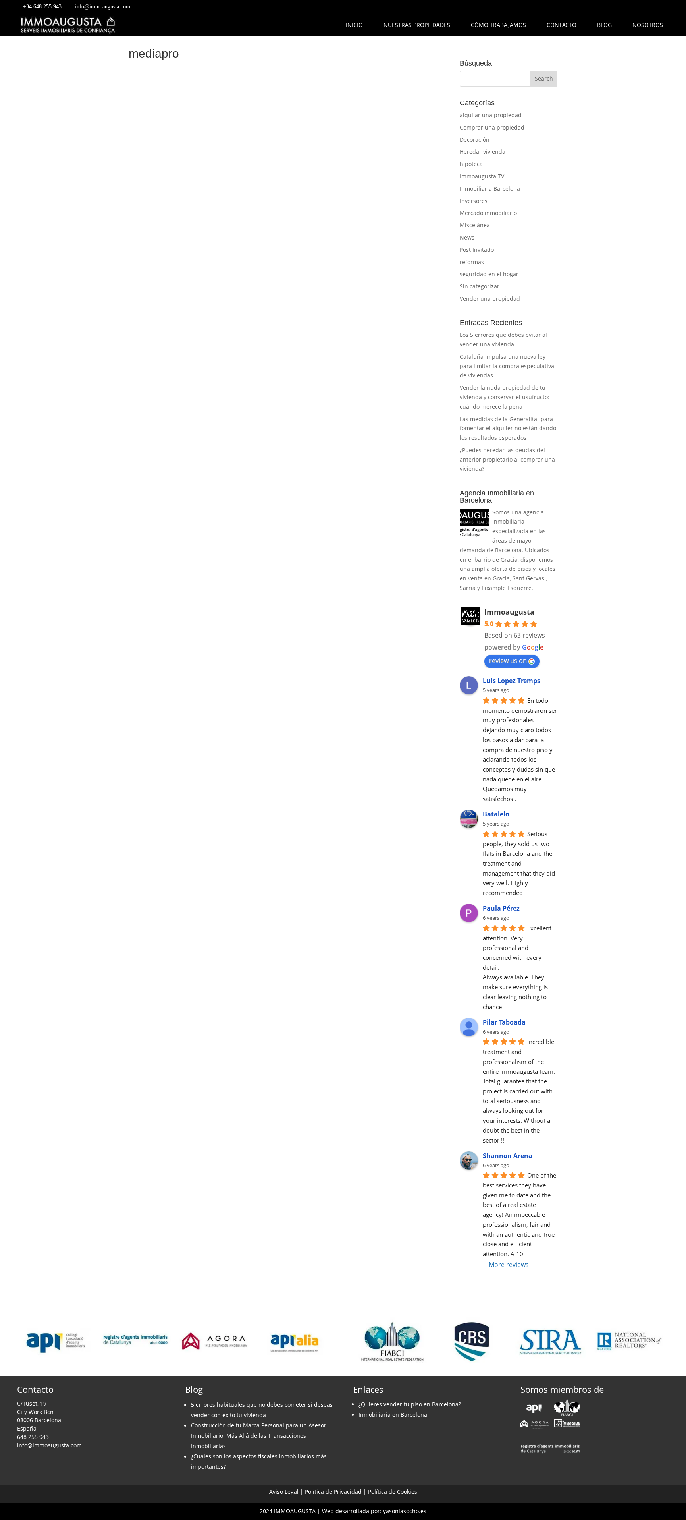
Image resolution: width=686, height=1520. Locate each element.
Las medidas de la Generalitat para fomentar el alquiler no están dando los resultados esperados (508, 428)
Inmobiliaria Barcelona (490, 188)
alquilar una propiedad (491, 115)
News (467, 237)
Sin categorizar (479, 286)
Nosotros (647, 25)
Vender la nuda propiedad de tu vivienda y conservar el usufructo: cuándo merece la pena (504, 397)
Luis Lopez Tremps (511, 680)
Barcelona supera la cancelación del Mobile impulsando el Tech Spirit (280, 286)
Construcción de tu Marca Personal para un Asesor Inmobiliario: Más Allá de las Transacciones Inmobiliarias (258, 1435)
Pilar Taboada (504, 1022)
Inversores (474, 201)
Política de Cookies (392, 1491)
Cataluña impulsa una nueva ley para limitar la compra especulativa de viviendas (507, 366)
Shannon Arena (507, 1155)
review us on (508, 660)
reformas (472, 262)
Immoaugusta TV (482, 176)
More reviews (509, 1264)
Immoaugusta (509, 612)
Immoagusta (164, 300)
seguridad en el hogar (489, 274)
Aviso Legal (284, 1491)
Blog (604, 25)
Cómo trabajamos (498, 25)
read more (153, 341)
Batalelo (496, 814)
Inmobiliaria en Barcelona (392, 1414)
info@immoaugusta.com (102, 7)
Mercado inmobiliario (488, 213)
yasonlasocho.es (404, 1511)
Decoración (474, 139)
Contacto (561, 25)
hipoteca (471, 164)
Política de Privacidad (333, 1491)
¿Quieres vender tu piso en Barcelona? (409, 1404)
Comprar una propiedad (492, 127)
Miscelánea (475, 225)
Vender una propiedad (490, 298)
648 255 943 (33, 1437)
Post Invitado (477, 249)
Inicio (354, 25)
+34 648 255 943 (42, 7)
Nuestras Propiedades (416, 25)
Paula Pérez (501, 908)
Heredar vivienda (482, 151)
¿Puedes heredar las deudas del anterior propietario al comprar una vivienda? (507, 459)
